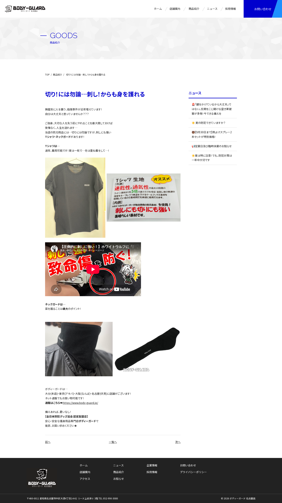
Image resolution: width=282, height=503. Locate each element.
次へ (178, 442)
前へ (47, 442)
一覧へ (113, 442)
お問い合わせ (262, 9)
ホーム (158, 9)
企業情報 (152, 465)
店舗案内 (175, 9)
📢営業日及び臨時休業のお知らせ (212, 146)
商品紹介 (194, 9)
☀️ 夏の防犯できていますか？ (208, 123)
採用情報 (230, 9)
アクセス (85, 479)
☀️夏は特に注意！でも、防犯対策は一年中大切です (212, 158)
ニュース (212, 9)
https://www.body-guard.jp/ (80, 403)
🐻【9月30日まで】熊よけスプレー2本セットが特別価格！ (212, 134)
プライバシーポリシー (193, 472)
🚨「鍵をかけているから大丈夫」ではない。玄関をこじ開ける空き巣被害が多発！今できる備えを (212, 108)
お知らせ (118, 479)
